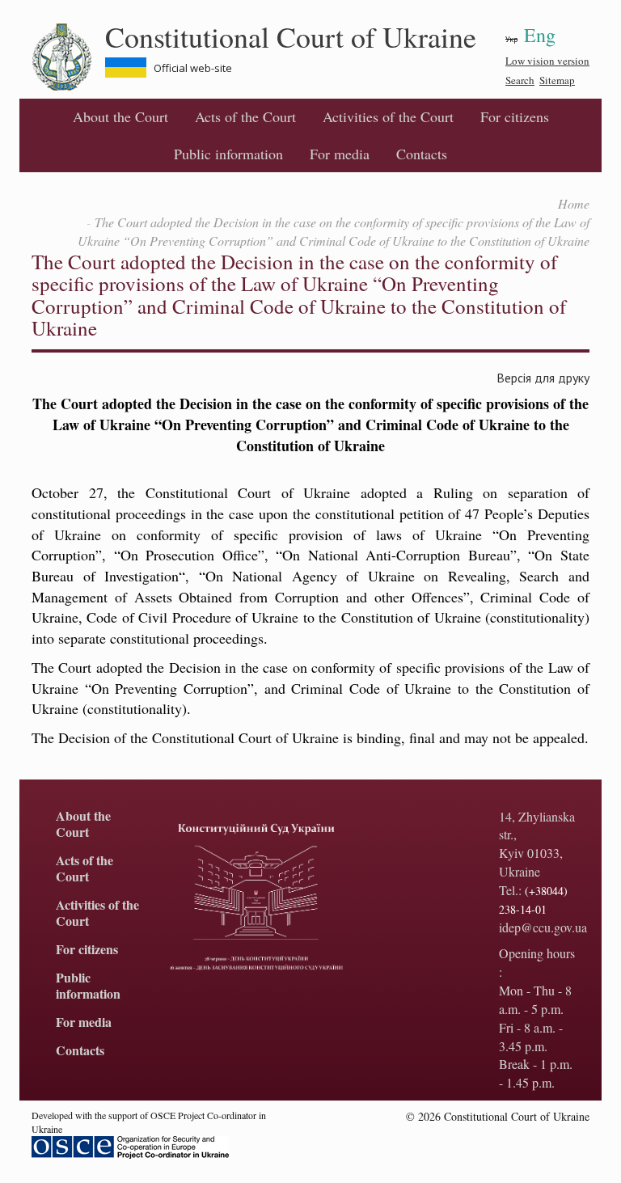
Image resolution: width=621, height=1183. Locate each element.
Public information (228, 153)
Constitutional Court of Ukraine (290, 36)
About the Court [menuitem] (120, 116)
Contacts (421, 153)
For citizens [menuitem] (514, 116)
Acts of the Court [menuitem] (245, 116)
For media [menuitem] (340, 153)
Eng (540, 35)
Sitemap (557, 80)
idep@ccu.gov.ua (543, 927)
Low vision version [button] (547, 60)
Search (519, 80)
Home (573, 203)
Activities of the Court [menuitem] (388, 116)
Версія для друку (542, 377)
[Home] (68, 57)
